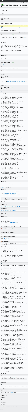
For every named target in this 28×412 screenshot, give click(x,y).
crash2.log (2, 27)
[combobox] (20, 0)
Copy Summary (22, 2)
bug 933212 (11, 37)
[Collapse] (26, 34)
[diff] (13, 193)
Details (22, 25)
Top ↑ (1, 409)
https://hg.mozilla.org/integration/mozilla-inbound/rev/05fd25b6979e (10, 206)
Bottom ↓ (20, 32)
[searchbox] (20, 0)
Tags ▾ (23, 32)
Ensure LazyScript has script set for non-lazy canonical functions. (7, 25)
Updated (3, 88)
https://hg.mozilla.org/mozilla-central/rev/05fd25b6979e (9, 210)
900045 (3, 89)
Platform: (3, 10)
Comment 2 (3, 66)
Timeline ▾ (26, 32)
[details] (10, 193)
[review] (15, 193)
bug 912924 (24, 37)
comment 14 (12, 392)
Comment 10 (3, 216)
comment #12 (24, 243)
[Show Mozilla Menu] (2, 0)
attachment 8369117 (6, 193)
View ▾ (26, 2)
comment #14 (14, 377)
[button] (26, 0)
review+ (19, 25)
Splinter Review (25, 25)
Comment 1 (3, 55)
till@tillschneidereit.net (13, 222)
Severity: (3, 13)
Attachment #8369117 (3, 187)
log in (3, 406)
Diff (23, 25)
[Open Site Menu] (0, 0)
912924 (3, 64)
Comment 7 (3, 189)
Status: (3, 16)
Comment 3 (3, 70)
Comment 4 (3, 77)
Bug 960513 (4, 4)
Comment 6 (3, 181)
